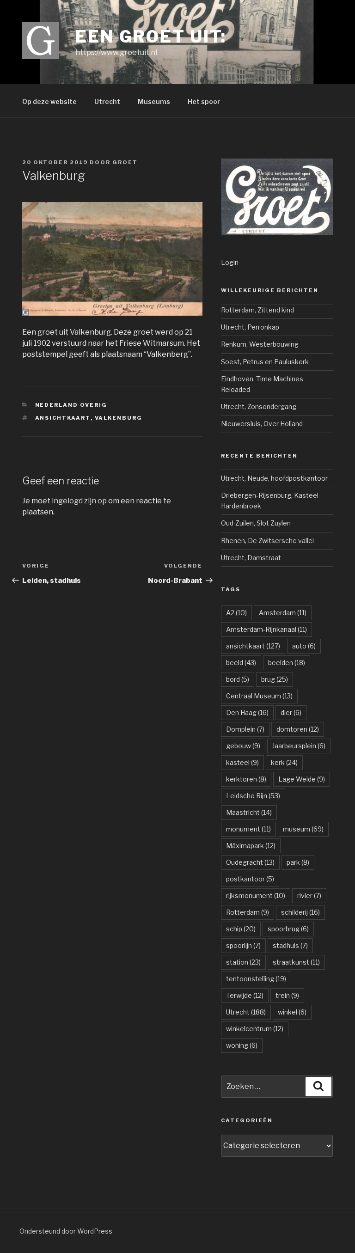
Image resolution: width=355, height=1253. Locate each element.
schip (241, 929)
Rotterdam (247, 912)
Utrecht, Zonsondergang (258, 406)
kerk (284, 762)
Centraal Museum (259, 696)
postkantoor (250, 879)
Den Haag (247, 712)
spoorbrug (288, 929)
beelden (286, 662)
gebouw (243, 746)
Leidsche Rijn (253, 796)
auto (304, 646)
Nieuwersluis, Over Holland (262, 424)
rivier (309, 895)
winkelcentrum (254, 1029)
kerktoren (246, 779)
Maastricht (249, 812)
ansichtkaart (63, 418)
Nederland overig (71, 405)
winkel (292, 1012)
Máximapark (250, 846)
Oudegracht (250, 862)
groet (125, 162)
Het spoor (204, 101)
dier (291, 712)
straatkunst (296, 962)
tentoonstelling (256, 979)
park (298, 862)
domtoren (297, 729)
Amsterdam (282, 613)
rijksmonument (255, 895)
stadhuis (290, 945)
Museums (154, 101)
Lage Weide (301, 779)
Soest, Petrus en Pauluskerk (265, 362)
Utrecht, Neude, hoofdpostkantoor (274, 478)
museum (303, 829)
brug (274, 679)
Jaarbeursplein (298, 746)
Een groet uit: (150, 36)
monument (248, 829)
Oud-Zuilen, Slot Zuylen (256, 523)
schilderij (300, 912)
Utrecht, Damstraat (251, 558)
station (243, 962)
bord (237, 679)
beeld (241, 662)
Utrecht (107, 101)
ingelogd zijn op (79, 500)
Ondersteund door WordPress (65, 1231)
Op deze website (49, 101)
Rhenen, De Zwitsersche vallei (267, 540)
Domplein (245, 729)
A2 (236, 613)
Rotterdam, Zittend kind (257, 310)
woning (241, 1045)
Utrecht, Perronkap (250, 327)
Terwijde (244, 995)
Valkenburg (119, 418)
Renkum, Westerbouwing (260, 344)
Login (230, 262)
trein (287, 995)
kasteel (242, 762)
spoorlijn (243, 945)
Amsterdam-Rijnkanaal (266, 629)
